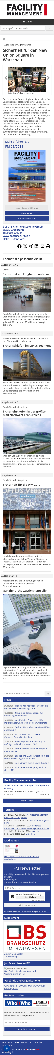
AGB (17, 1042)
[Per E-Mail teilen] (42, 246)
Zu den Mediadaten (13, 954)
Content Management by (13, 1049)
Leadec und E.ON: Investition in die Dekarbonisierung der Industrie (26, 757)
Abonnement (27, 213)
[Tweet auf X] (25, 247)
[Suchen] (49, 28)
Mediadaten (10, 859)
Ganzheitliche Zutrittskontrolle (25, 590)
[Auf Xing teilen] (31, 247)
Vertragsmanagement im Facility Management (26, 816)
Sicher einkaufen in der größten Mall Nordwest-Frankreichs (25, 413)
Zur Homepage (11, 956)
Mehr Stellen (27, 800)
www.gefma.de (11, 985)
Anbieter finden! (28, 1029)
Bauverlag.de (7, 1052)
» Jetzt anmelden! (27, 905)
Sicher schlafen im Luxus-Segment (27, 345)
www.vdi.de (39, 985)
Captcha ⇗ (38, 900)
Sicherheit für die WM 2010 (21, 485)
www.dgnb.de (11, 988)
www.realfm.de (26, 985)
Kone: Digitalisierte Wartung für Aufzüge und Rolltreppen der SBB (25, 743)
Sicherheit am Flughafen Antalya (26, 274)
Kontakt (39, 1042)
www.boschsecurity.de (16, 236)
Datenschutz (27, 1042)
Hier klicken (30, 897)
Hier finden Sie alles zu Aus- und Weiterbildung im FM (20, 972)
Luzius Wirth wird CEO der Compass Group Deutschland (22, 735)
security (35, 831)
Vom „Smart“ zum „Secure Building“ (26, 763)
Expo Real (30, 833)
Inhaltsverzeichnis (27, 218)
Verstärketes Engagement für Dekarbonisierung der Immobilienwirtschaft (25, 721)
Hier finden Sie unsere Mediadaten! (21, 856)
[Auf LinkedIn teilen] (37, 247)
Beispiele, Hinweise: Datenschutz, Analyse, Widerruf (25, 911)
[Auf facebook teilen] (19, 247)
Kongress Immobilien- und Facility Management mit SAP (26, 827)
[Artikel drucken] (48, 246)
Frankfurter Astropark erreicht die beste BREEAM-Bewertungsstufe (26, 707)
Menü (28, 21)
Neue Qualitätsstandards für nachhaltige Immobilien (23, 714)
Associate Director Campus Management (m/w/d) (26, 787)
